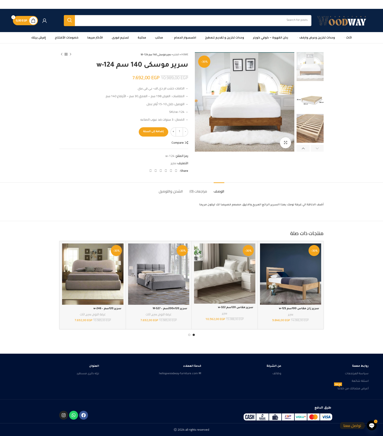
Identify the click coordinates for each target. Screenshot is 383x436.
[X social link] (171, 171)
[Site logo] (343, 21)
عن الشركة (274, 366)
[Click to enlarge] (285, 142)
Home (184, 54)
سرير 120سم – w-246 (107, 308)
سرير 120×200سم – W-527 (170, 308)
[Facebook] (83, 415)
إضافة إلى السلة (153, 131)
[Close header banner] (5, 4)
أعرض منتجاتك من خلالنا (352, 387)
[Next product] (61, 54)
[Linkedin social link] (160, 171)
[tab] (219, 189)
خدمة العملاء (192, 366)
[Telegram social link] (150, 171)
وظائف (276, 373)
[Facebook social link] (176, 171)
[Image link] (288, 417)
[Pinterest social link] (165, 171)
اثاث (148, 315)
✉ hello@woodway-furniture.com (180, 373)
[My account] (44, 20)
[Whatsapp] (73, 415)
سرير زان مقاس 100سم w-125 (299, 308)
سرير (173, 163)
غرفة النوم (165, 315)
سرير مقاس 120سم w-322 (235, 307)
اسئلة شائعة (360, 381)
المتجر (176, 54)
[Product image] (290, 274)
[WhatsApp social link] (155, 171)
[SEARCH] (69, 20)
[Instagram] (63, 415)
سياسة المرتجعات (357, 373)
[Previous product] (70, 54)
